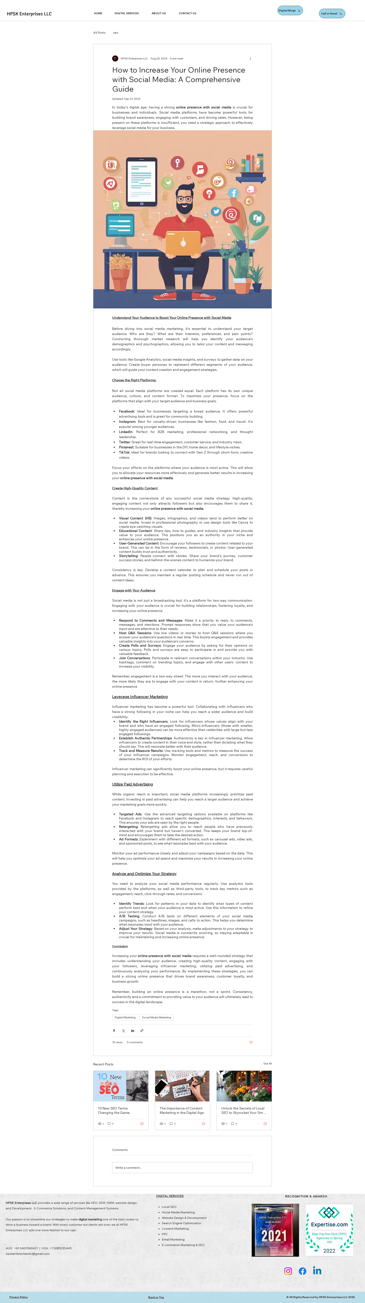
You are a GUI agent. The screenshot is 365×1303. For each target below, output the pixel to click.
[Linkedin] (317, 1271)
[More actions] (250, 58)
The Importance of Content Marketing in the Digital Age (182, 1110)
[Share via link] (142, 1030)
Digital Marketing (125, 1017)
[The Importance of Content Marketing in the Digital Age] (182, 1086)
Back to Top (156, 1297)
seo (115, 32)
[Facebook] (303, 1271)
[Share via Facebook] (114, 1030)
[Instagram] (288, 1271)
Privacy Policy (19, 1297)
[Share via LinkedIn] (132, 1030)
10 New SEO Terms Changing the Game (114, 1110)
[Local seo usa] (244, 1086)
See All (267, 1063)
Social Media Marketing (156, 1017)
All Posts (99, 32)
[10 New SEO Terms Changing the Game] (120, 1086)
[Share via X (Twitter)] (123, 1030)
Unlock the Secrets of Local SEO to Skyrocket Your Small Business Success (244, 1110)
